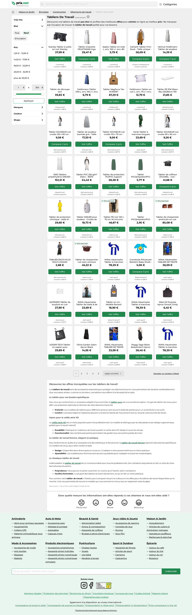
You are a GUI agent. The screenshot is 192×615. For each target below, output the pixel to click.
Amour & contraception (93, 526)
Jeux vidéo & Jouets (125, 518)
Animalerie (18, 518)
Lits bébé (86, 555)
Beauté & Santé (88, 518)
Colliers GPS (20, 530)
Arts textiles (20, 551)
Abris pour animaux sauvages (29, 523)
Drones (119, 530)
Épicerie (152, 543)
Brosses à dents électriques (96, 533)
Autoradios (53, 530)
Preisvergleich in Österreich (100, 605)
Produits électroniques (59, 543)
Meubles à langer (90, 558)
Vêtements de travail (80, 12)
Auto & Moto (53, 518)
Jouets (85, 551)
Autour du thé (156, 551)
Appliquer (29, 101)
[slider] (14, 93)
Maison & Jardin (27, 12)
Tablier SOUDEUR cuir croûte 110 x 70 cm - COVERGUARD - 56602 (113, 133)
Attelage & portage (57, 526)
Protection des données (55, 593)
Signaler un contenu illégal (166, 373)
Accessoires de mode (25, 548)
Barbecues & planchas (160, 537)
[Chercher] (42, 4)
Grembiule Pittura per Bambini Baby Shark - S (141, 260)
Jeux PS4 (120, 533)
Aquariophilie (21, 526)
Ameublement (156, 523)
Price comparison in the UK (163, 605)
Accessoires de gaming (127, 523)
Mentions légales (32, 593)
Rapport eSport (160, 593)
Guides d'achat (142, 593)
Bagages (18, 555)
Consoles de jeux (124, 526)
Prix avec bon (109, 201)
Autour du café (156, 548)
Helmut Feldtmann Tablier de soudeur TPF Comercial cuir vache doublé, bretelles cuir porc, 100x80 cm (167, 48)
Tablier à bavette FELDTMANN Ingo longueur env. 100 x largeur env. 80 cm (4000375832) (87, 48)
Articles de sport (123, 551)
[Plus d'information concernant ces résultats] (88, 16)
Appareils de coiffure (92, 530)
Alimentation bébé (91, 523)
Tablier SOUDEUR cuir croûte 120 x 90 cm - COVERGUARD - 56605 (59, 133)
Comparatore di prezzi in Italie (30, 605)
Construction (59, 12)
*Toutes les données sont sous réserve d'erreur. (96, 610)
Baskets (18, 558)
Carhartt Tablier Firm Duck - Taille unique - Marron (140, 48)
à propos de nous (124, 593)
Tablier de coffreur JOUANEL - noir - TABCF (167, 175)
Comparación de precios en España (66, 605)
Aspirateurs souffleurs (160, 533)
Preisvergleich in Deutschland (131, 605)
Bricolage (44, 12)
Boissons (153, 558)
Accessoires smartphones (61, 548)
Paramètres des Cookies (96, 597)
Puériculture (87, 543)
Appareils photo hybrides (61, 551)
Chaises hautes (89, 548)
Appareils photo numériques (62, 555)
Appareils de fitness (125, 548)
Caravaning (121, 558)
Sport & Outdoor (123, 543)
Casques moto (55, 533)
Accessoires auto (56, 523)
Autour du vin (156, 555)
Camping (120, 555)
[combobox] (101, 4)
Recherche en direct (80, 593)
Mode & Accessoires (24, 543)
